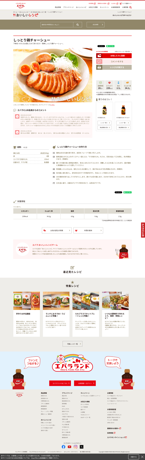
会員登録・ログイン (85, 383)
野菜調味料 (44, 409)
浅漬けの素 (65, 419)
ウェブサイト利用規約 (38, 458)
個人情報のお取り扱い (85, 452)
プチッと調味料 (45, 404)
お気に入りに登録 (117, 55)
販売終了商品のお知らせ (113, 417)
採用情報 (91, 3)
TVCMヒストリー (85, 415)
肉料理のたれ (44, 398)
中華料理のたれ (45, 401)
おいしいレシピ (81, 7)
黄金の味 (64, 396)
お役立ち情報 (93, 7)
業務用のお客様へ (102, 3)
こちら (52, 105)
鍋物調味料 (44, 406)
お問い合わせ (110, 423)
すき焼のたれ (65, 427)
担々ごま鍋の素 (66, 432)
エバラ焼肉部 (84, 407)
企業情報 (125, 7)
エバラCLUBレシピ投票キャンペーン (90, 396)
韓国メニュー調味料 (46, 414)
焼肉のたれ (44, 396)
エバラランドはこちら (60, 383)
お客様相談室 (115, 7)
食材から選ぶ (44, 430)
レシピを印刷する (117, 67)
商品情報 (58, 7)
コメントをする (117, 61)
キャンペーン (104, 7)
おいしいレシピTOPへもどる (122, 15)
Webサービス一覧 (85, 417)
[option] (26, 314)
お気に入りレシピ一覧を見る (122, 51)
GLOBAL (113, 3)
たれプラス (65, 414)
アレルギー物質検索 (112, 420)
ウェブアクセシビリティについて (37, 452)
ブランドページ (68, 7)
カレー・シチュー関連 (47, 411)
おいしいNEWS (85, 404)
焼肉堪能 (64, 404)
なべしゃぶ (65, 430)
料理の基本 (88, 230)
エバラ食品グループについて (115, 396)
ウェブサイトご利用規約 (21, 452)
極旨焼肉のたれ (66, 401)
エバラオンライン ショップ (116, 437)
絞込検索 (95, 24)
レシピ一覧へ (104, 123)
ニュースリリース (111, 404)
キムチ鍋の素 (65, 424)
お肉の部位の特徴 (56, 230)
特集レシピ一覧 (72, 344)
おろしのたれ (65, 409)
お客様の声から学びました (114, 415)
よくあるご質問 (111, 412)
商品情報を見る (104, 127)
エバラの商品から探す (47, 428)
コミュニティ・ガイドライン (71, 452)
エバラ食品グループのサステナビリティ (117, 401)
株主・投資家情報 (112, 398)
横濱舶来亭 (65, 437)
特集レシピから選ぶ (46, 423)
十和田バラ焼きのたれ (68, 417)
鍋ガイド (83, 409)
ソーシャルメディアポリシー (55, 452)
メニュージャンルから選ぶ (48, 425)
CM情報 (83, 412)
